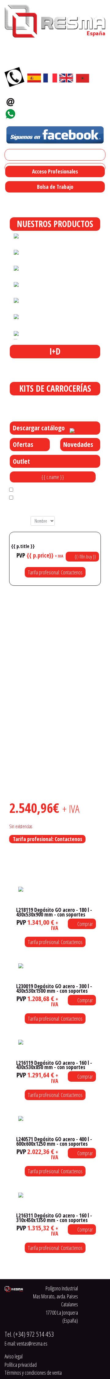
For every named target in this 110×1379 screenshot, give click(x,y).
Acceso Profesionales (55, 171)
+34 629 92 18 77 (38, 112)
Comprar (84, 924)
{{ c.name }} (52, 477)
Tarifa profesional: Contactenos (55, 572)
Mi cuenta (16, 154)
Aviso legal (14, 1356)
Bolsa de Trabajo (55, 186)
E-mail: (26, 1343)
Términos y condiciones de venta (33, 1372)
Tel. (29, 1334)
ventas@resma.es (41, 100)
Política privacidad (21, 1364)
